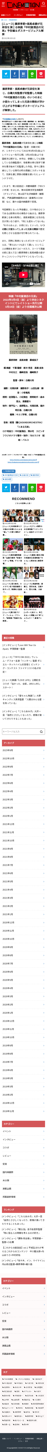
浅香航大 (7, 1412)
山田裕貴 (16, 1400)
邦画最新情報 (31, 15)
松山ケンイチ (8, 1408)
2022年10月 (8, 758)
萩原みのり (8, 1416)
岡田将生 (27, 1400)
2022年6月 (8, 783)
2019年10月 (8, 1037)
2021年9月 (8, 849)
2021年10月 (8, 840)
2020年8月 (8, 955)
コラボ (6, 1147)
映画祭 (26, 1404)
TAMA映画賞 (8, 1379)
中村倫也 (19, 1383)
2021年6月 (8, 873)
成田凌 (6, 1404)
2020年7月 (8, 963)
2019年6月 (8, 1070)
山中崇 (6, 1400)
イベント (7, 1131)
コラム (20, 1441)
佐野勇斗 (7, 1387)
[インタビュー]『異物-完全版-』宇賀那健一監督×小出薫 (22, 1240)
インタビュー (18, 15)
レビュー (7, 1156)
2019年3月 (8, 1086)
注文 (26, 1441)
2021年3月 (8, 898)
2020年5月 (8, 980)
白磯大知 (25, 475)
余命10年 (18, 1387)
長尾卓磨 (8, 479)
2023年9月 (8, 750)
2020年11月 (8, 931)
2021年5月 (8, 881)
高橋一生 (7, 1425)
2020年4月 (8, 988)
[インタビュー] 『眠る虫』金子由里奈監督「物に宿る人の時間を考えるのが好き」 (22, 1231)
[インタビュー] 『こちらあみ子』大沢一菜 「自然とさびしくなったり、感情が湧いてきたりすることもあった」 (23, 1220)
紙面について (6, 15)
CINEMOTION (22, 1448)
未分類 (6, 1180)
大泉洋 (38, 1391)
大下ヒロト (28, 1391)
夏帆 (17, 1391)
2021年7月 (8, 865)
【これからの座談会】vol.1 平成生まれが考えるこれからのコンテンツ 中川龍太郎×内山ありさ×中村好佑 (23, 1251)
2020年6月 (8, 972)
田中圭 (27, 1412)
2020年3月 (8, 996)
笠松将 (36, 1412)
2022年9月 (8, 767)
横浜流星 (30, 1408)
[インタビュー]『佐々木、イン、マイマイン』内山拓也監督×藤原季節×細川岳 (23, 1262)
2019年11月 (8, 1029)
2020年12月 (8, 922)
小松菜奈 (41, 1396)
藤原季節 (36, 475)
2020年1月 (8, 1013)
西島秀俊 (7, 1420)
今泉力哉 (30, 1383)
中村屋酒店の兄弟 (9, 119)
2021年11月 (8, 832)
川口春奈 (37, 1400)
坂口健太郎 (8, 1391)
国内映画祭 (8, 1172)
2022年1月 (8, 816)
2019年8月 (8, 1054)
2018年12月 (8, 1103)
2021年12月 (8, 824)
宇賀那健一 (19, 1396)
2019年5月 (8, 1078)
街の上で (41, 1416)
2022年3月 (8, 799)
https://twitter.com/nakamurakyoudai (22, 460)
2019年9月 (8, 1045)
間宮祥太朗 (32, 1420)
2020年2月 (8, 1004)
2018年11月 (8, 1111)
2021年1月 (8, 914)
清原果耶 (18, 1412)
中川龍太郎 (8, 1383)
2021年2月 (8, 906)
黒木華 (26, 1425)
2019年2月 (8, 1095)
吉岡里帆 (39, 1387)
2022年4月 (8, 791)
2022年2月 (8, 808)
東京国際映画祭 (38, 1404)
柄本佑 (20, 1408)
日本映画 (16, 1404)
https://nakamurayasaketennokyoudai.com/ (22, 462)
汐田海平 (41, 1408)
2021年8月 (8, 857)
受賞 (5, 1164)
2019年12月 (8, 1021)
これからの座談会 (23, 1379)
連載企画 (42, 15)
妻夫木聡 (7, 1396)
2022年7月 (8, 775)
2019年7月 (8, 1062)
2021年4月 (8, 890)
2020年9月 (8, 947)
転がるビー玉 (19, 1420)
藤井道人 (19, 1416)
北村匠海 (29, 1387)
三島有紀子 (38, 1379)
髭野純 (17, 1425)
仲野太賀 (41, 1383)
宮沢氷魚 (30, 1396)
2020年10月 (8, 939)
